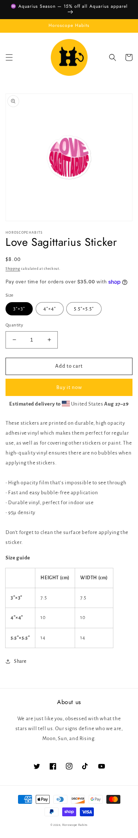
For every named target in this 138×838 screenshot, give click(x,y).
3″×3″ (19, 308)
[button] (9, 57)
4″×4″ (49, 308)
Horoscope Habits (75, 825)
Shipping (13, 269)
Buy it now (69, 387)
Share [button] (20, 661)
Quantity (14, 325)
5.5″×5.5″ (84, 308)
